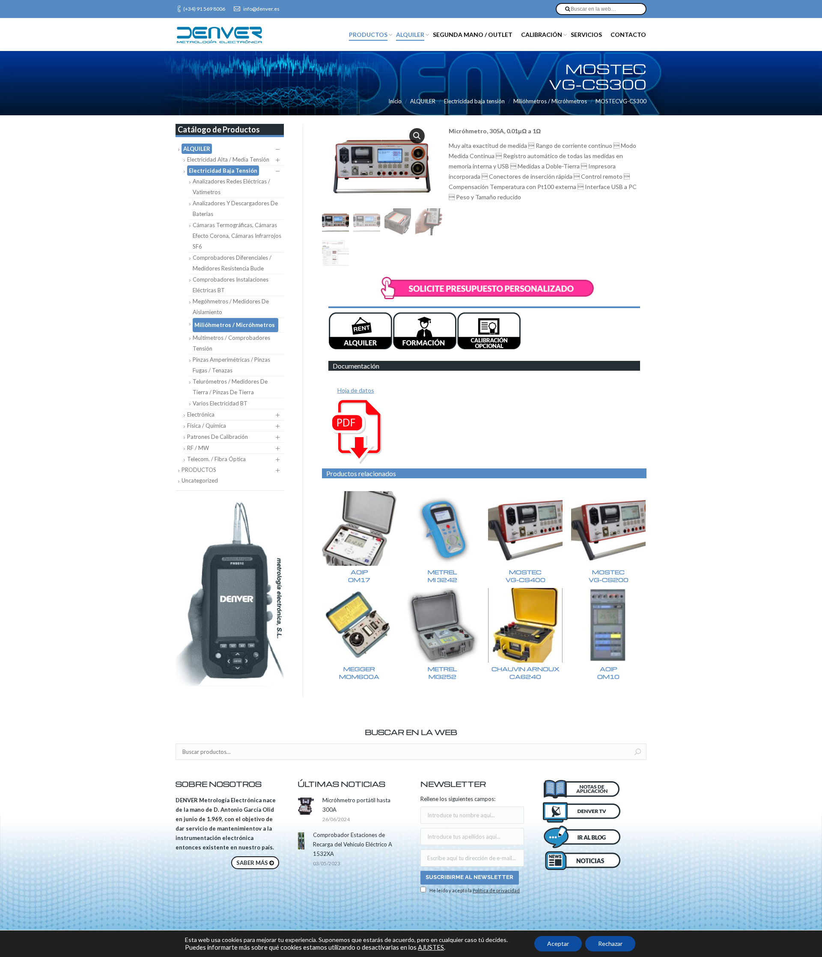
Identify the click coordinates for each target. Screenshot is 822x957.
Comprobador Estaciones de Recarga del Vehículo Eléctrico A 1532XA (352, 844)
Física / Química (206, 425)
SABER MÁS (252, 862)
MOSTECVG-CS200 (608, 575)
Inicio (395, 101)
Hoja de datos (355, 390)
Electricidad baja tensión (474, 101)
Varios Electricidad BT (220, 403)
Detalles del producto (359, 528)
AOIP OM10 (608, 672)
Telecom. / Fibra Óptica (216, 459)
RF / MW (198, 447)
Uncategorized (200, 480)
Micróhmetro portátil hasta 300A (356, 805)
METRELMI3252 (442, 672)
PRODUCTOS (199, 469)
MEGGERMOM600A (359, 672)
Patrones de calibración (217, 436)
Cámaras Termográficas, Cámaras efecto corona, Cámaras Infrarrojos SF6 (237, 236)
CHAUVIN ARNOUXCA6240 (525, 672)
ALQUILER (422, 101)
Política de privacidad (496, 890)
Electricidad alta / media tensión (228, 159)
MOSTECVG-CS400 (525, 575)
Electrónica (200, 414)
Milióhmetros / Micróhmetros (550, 101)
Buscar (637, 752)
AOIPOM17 (359, 575)
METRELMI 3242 (442, 575)
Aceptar (558, 943)
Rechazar (610, 943)
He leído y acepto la (474, 890)
